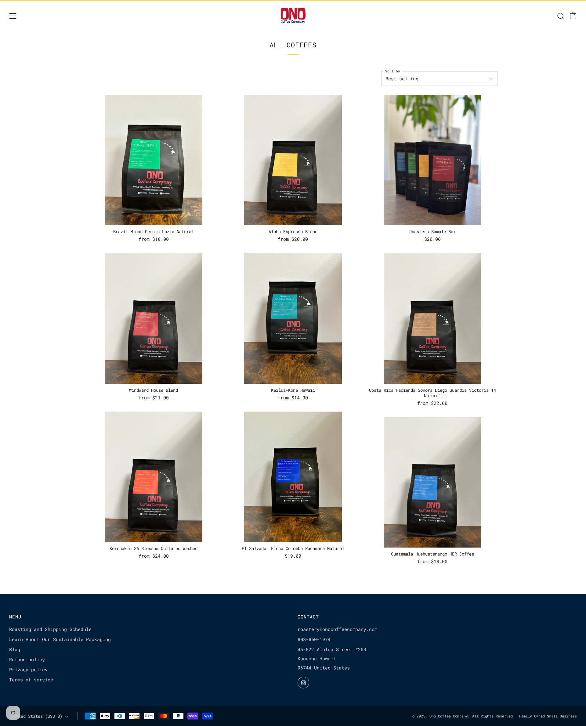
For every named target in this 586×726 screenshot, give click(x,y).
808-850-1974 (314, 639)
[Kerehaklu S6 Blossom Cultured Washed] (154, 477)
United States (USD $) (36, 716)
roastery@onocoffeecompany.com (337, 629)
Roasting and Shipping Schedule (50, 629)
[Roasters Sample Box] (432, 160)
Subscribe (544, 700)
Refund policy (27, 659)
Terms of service (31, 679)
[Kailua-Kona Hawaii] (293, 318)
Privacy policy (28, 669)
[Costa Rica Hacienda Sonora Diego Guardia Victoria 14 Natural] (432, 318)
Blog (14, 649)
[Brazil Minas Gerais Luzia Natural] (154, 160)
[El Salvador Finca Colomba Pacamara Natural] (293, 477)
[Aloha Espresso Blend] (293, 160)
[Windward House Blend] (154, 318)
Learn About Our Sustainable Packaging (60, 639)
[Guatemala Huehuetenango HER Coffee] (432, 482)
